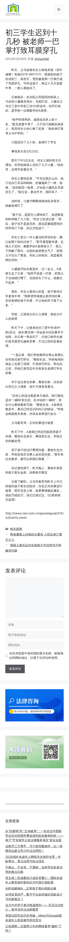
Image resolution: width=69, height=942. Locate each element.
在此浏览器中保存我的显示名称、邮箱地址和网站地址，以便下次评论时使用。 (36, 656)
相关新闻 (16, 529)
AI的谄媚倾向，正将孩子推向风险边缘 (30, 888)
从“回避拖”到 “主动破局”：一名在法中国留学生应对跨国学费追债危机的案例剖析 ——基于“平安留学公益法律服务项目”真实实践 (34, 835)
